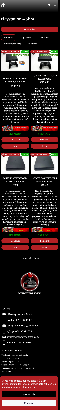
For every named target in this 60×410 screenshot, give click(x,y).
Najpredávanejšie (12, 43)
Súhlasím (29, 403)
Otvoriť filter (30, 29)
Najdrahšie (44, 37)
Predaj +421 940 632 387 (19, 319)
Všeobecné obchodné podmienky (14, 355)
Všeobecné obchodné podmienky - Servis (18, 368)
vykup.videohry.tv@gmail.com (23, 325)
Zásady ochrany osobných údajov (15, 365)
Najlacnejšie (26, 37)
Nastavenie (29, 394)
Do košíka (15, 139)
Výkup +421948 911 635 (19, 331)
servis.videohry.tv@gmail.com (23, 336)
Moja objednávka (8, 371)
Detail (15, 146)
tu (34, 386)
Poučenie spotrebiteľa (10, 361)
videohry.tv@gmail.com (19, 314)
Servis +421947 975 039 (19, 342)
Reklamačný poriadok (10, 358)
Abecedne (32, 43)
